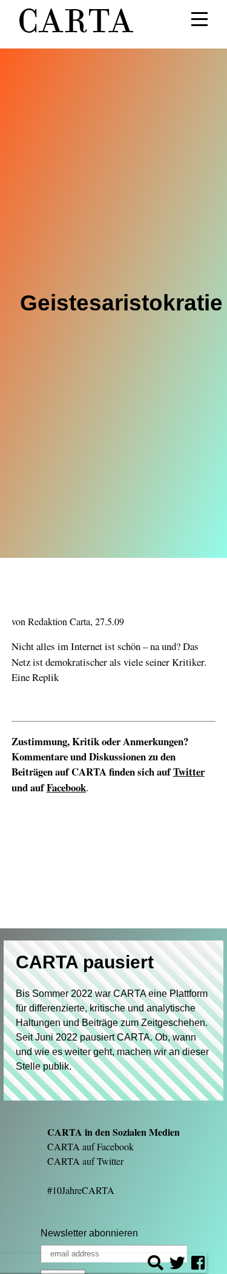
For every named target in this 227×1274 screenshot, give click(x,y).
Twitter (189, 771)
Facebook (66, 787)
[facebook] (197, 1264)
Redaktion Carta (59, 621)
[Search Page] (155, 1264)
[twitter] (177, 1264)
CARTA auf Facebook (90, 1146)
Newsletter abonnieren (89, 1233)
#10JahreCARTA (80, 1190)
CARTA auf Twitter (85, 1161)
